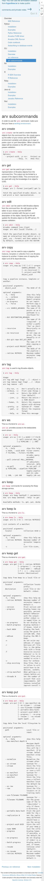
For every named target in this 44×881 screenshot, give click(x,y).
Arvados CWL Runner (16, 39)
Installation (12, 26)
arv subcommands (15, 60)
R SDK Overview (14, 75)
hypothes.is (11, 3)
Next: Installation (34, 867)
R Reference (13, 78)
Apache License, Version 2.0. (22, 880)
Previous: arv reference (11, 867)
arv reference (13, 57)
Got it (33, 13)
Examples (12, 30)
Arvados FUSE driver (16, 36)
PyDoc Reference (15, 33)
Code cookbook (14, 42)
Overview (11, 54)
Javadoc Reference (15, 98)
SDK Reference (14, 21)
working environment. (22, 123)
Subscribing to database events (20, 45)
